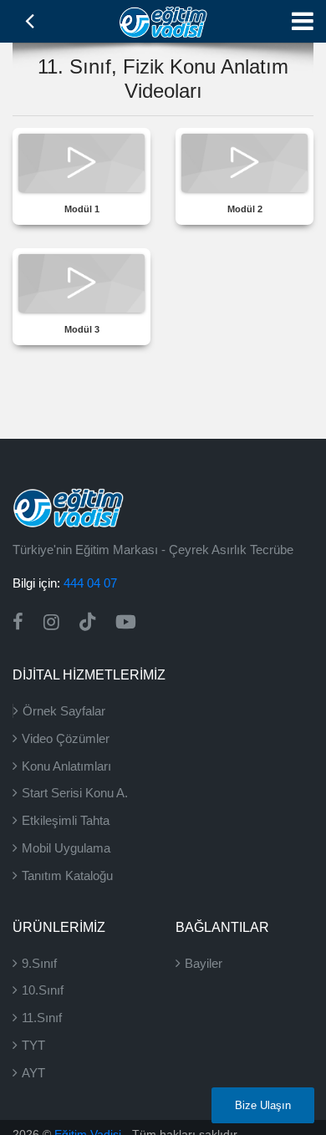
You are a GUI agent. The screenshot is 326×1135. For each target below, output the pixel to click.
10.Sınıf (43, 990)
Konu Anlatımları (66, 766)
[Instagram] (51, 622)
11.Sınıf (42, 1017)
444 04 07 (90, 583)
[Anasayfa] (163, 20)
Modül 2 (244, 209)
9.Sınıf (39, 963)
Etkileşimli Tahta (66, 820)
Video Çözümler (66, 738)
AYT (33, 1073)
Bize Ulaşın (263, 1105)
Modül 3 (81, 329)
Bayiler (203, 963)
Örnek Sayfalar (64, 711)
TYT (33, 1045)
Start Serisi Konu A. (75, 793)
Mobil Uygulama (66, 848)
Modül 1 (81, 209)
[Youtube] (125, 622)
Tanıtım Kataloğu (67, 875)
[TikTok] (87, 622)
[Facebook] (18, 622)
